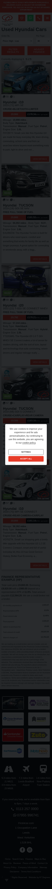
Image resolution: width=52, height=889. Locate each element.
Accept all (26, 459)
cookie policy (29, 443)
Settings (26, 452)
